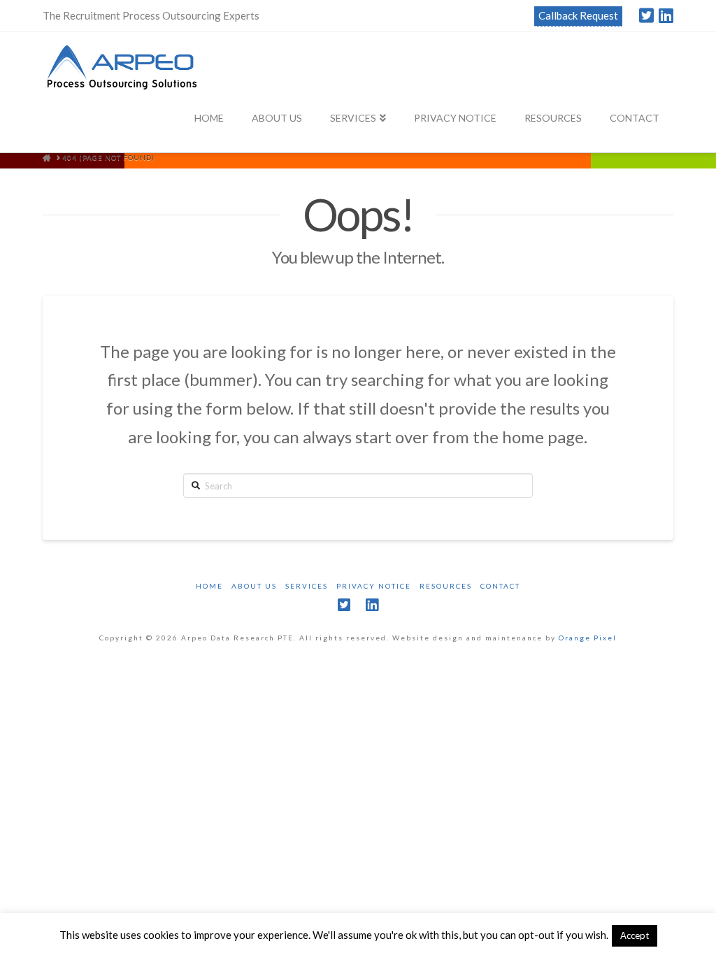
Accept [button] (634, 935)
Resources (446, 586)
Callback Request (578, 15)
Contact (500, 586)
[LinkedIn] (666, 15)
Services (306, 586)
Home (209, 586)
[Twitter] (646, 15)
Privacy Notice (373, 586)
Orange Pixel (588, 637)
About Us (254, 586)
